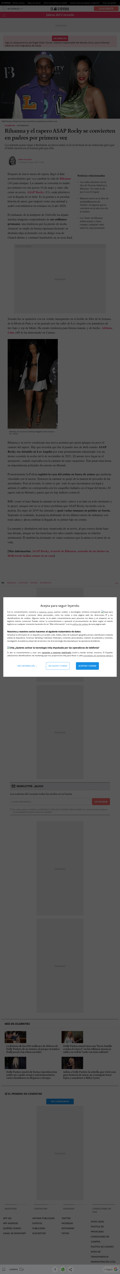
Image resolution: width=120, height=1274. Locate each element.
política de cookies (80, 624)
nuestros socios (46, 612)
